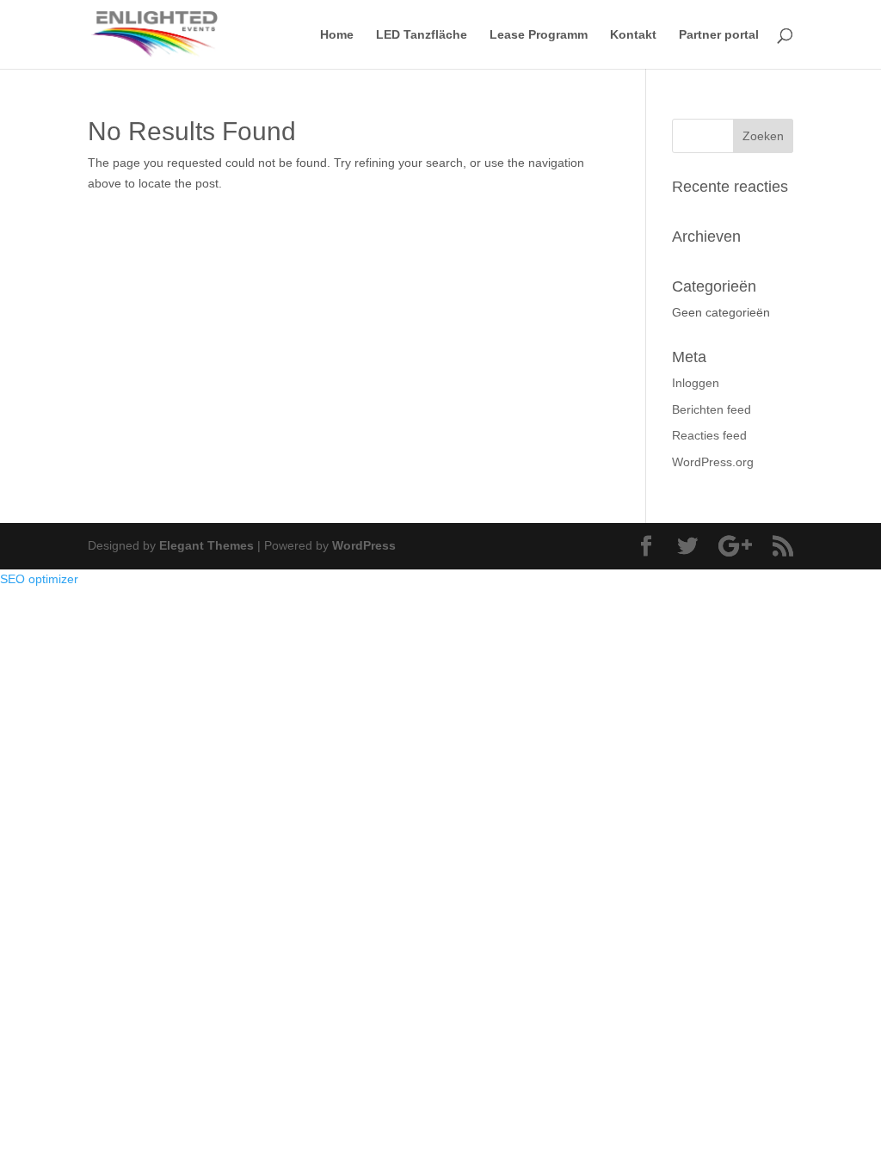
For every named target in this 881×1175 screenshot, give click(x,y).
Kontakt (633, 34)
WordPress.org (713, 462)
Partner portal (719, 34)
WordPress (364, 545)
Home (337, 34)
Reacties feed (709, 435)
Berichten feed (711, 409)
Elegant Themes (206, 545)
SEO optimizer (39, 579)
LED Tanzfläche (421, 34)
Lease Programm (539, 34)
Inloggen (695, 383)
